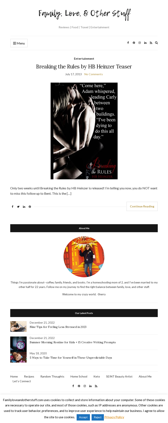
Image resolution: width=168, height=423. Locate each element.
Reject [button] (97, 417)
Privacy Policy (114, 417)
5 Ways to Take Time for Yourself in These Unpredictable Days (71, 357)
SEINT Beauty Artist (119, 376)
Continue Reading (142, 206)
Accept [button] (83, 417)
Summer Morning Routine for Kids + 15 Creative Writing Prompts (73, 342)
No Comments (93, 74)
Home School (78, 376)
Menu (20, 43)
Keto (96, 376)
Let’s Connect (22, 381)
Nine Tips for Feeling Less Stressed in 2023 (58, 327)
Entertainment (84, 58)
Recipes (29, 376)
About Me (145, 376)
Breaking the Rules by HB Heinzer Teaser (84, 66)
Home (14, 376)
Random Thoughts (52, 376)
